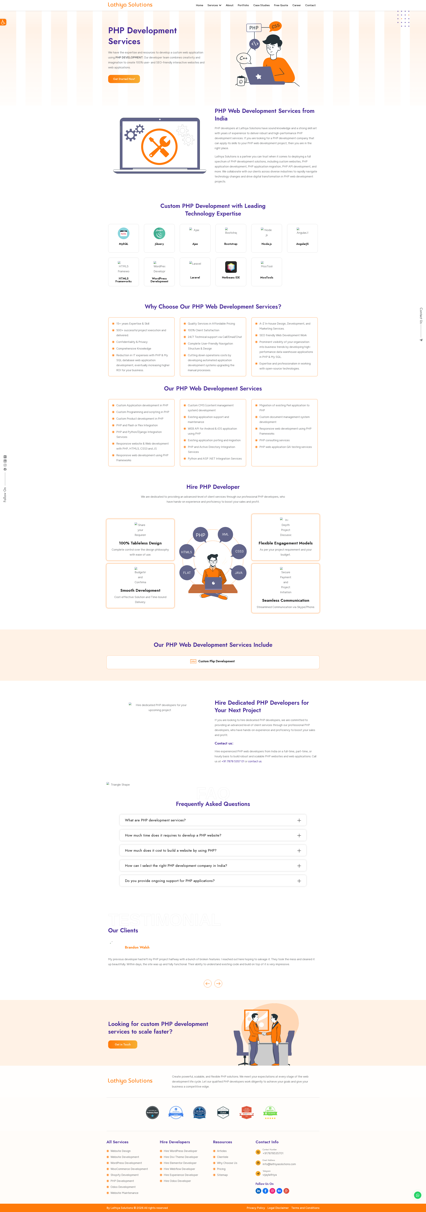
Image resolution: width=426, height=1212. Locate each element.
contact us (255, 761)
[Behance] (5, 456)
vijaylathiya (270, 1174)
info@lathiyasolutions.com (279, 1164)
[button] (3, 22)
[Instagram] (5, 465)
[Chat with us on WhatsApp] (417, 1195)
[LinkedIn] (5, 460)
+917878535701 (273, 1153)
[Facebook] (5, 469)
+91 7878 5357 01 (232, 761)
